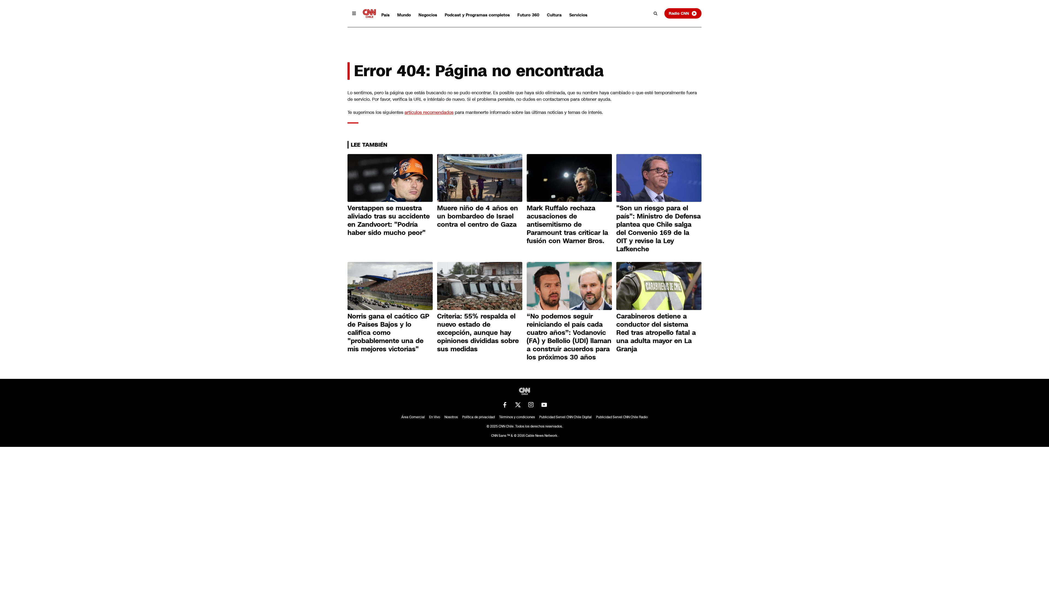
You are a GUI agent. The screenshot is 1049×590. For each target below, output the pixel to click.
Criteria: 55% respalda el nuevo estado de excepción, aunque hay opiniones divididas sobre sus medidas (478, 333)
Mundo (404, 15)
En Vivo (434, 417)
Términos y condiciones (517, 417)
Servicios (578, 15)
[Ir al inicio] (369, 13)
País (385, 15)
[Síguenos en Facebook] (504, 404)
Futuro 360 (528, 15)
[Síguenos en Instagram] (531, 404)
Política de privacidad (478, 417)
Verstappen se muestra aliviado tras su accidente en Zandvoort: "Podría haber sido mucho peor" (388, 220)
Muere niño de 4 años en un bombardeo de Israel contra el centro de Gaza (477, 216)
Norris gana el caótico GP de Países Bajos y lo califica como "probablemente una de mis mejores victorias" (388, 333)
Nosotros (451, 417)
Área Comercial (413, 417)
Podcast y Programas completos (477, 15)
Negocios (428, 15)
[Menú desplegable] (354, 13)
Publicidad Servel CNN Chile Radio (622, 417)
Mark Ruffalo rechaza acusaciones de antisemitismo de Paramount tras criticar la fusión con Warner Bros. (567, 224)
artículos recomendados (429, 112)
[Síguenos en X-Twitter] (518, 404)
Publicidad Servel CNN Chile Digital (565, 417)
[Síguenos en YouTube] (544, 404)
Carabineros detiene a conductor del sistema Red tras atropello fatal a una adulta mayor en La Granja (656, 333)
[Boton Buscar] (655, 13)
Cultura (554, 15)
